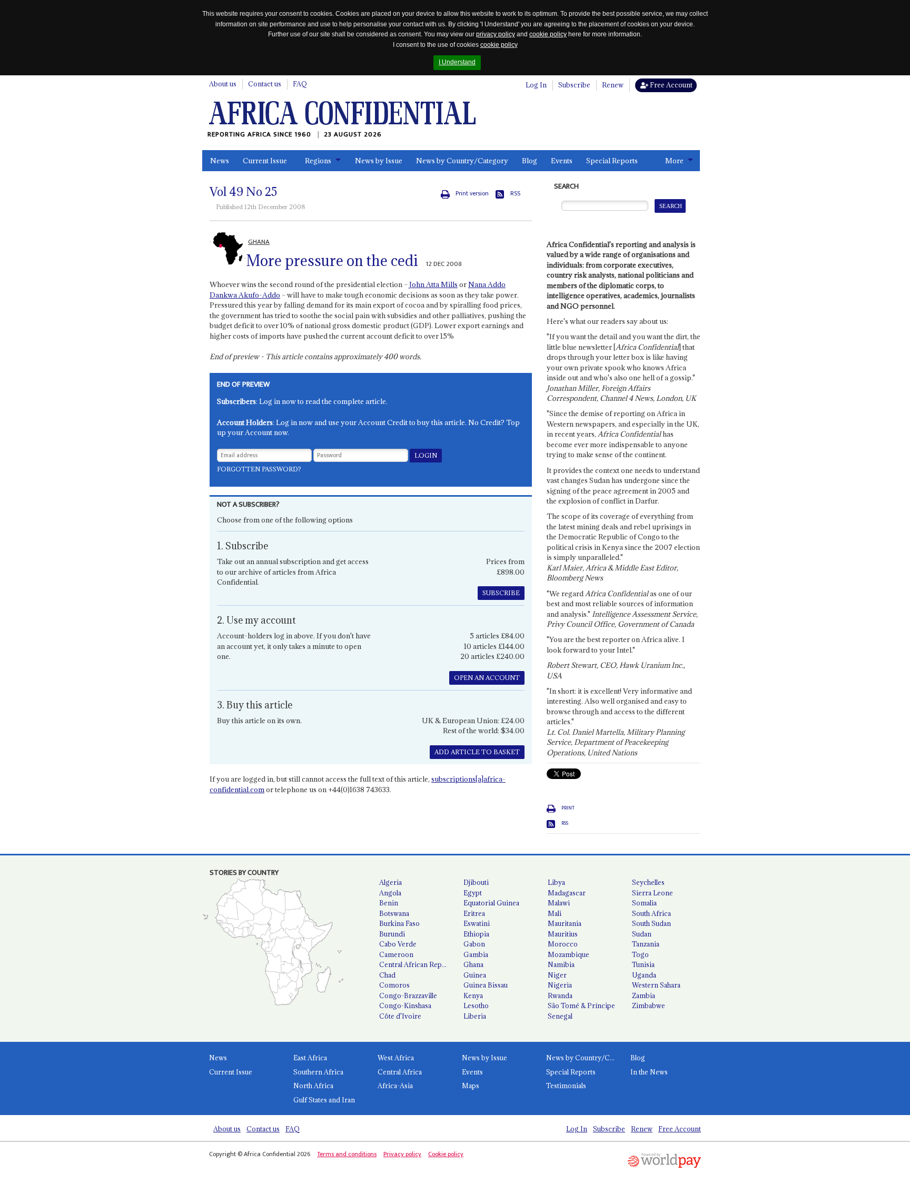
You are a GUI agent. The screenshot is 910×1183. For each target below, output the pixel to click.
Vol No (243, 191)
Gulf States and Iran (324, 1100)
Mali (554, 913)
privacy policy (495, 34)
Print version (472, 194)
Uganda (644, 975)
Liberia (474, 1016)
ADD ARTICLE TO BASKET (477, 752)
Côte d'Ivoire (400, 1016)
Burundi (392, 934)
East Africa (310, 1057)
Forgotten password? (259, 469)
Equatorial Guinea (491, 903)
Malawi (559, 903)
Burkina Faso (399, 923)
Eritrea (474, 913)
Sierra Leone (652, 893)
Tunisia (643, 964)
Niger (557, 975)
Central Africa (400, 1072)
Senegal (560, 1016)
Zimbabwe (648, 1005)
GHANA (259, 242)
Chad (387, 975)
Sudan (641, 934)
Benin (388, 903)
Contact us (264, 84)
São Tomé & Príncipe (581, 1005)
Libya (556, 882)
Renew (613, 85)
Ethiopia (476, 934)
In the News (649, 1072)
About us (222, 84)
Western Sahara (656, 985)
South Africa (651, 913)
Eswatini (476, 923)
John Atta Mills (433, 284)
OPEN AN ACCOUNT (487, 678)
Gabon (474, 944)
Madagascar (567, 893)
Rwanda (560, 995)
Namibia (561, 964)
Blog (529, 160)
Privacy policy (402, 1154)
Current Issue (265, 160)
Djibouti (476, 882)
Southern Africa (318, 1072)
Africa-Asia (395, 1085)
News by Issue (378, 160)
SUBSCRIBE (501, 593)
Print (568, 808)
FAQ (300, 84)
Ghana (473, 964)
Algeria (390, 882)
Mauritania (564, 923)
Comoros (394, 985)
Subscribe (574, 85)
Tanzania (645, 944)
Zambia (643, 995)
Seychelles (648, 882)
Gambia (475, 954)
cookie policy (548, 34)
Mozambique (568, 954)
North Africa (313, 1085)
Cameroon (396, 954)
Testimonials (566, 1085)
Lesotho (476, 1005)
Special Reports (612, 160)
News (219, 160)
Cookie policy (445, 1154)
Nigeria (560, 985)
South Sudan (651, 923)
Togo (640, 954)
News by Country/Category (462, 160)
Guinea (474, 975)
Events (561, 160)
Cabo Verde (398, 944)
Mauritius (563, 934)
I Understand (457, 62)
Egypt (472, 893)
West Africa (396, 1057)
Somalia (644, 903)
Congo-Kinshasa (405, 1005)
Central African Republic (417, 964)
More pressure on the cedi (332, 260)
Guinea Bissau (485, 985)
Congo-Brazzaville (408, 995)
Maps (470, 1085)
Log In (536, 85)
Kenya (473, 995)
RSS (515, 194)
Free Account (670, 85)
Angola (390, 893)
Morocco (563, 944)
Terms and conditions (347, 1154)
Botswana (394, 913)
